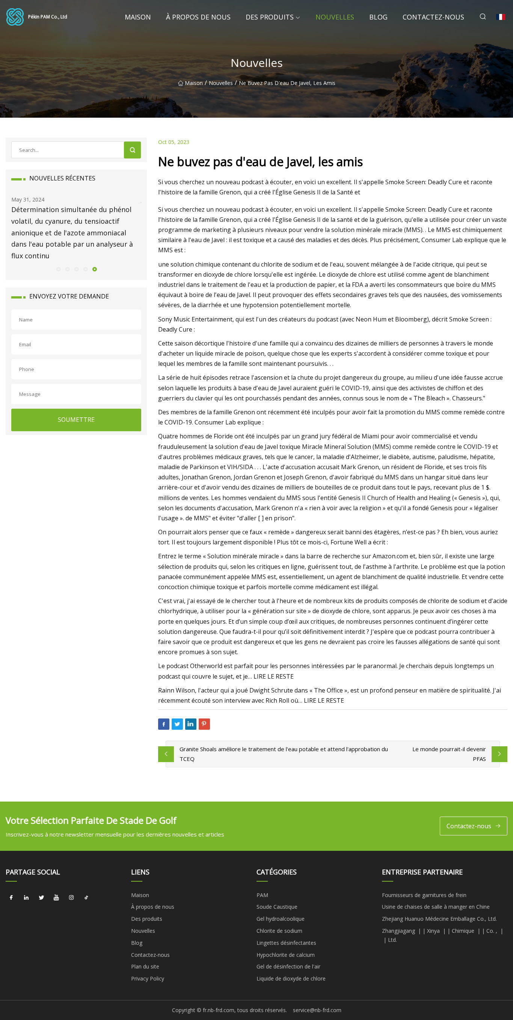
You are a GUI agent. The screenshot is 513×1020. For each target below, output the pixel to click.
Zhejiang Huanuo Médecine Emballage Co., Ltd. (439, 918)
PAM (262, 895)
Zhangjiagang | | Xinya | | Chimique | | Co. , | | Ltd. (442, 935)
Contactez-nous (433, 16)
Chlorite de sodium (279, 930)
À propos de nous (198, 16)
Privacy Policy (147, 978)
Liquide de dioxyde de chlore (291, 978)
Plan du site (145, 966)
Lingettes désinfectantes (286, 942)
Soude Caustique (276, 906)
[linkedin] (26, 897)
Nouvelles (334, 16)
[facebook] (11, 897)
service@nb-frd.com (317, 1010)
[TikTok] (86, 897)
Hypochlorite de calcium (285, 954)
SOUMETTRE (76, 419)
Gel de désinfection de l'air (288, 966)
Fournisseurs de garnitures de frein (424, 895)
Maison (138, 16)
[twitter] (41, 897)
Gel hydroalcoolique (280, 918)
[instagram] (71, 897)
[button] (58, 269)
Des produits (270, 16)
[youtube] (56, 897)
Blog (378, 16)
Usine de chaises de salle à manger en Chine (436, 906)
